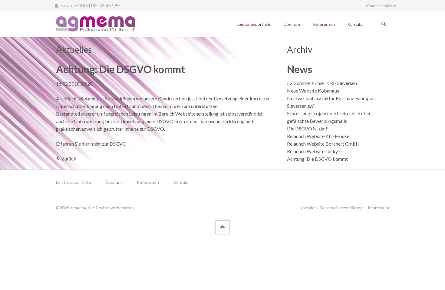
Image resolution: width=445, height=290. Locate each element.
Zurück (68, 158)
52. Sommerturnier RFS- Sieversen (322, 83)
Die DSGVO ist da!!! (308, 128)
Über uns (114, 182)
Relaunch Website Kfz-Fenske (318, 136)
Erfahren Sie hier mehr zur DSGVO (91, 144)
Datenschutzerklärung (341, 207)
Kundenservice (379, 5)
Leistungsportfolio (73, 182)
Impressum (378, 207)
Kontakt (181, 182)
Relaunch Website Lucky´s (314, 151)
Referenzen (148, 182)
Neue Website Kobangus (313, 90)
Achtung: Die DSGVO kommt (317, 159)
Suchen (383, 24)
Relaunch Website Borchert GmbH (323, 144)
